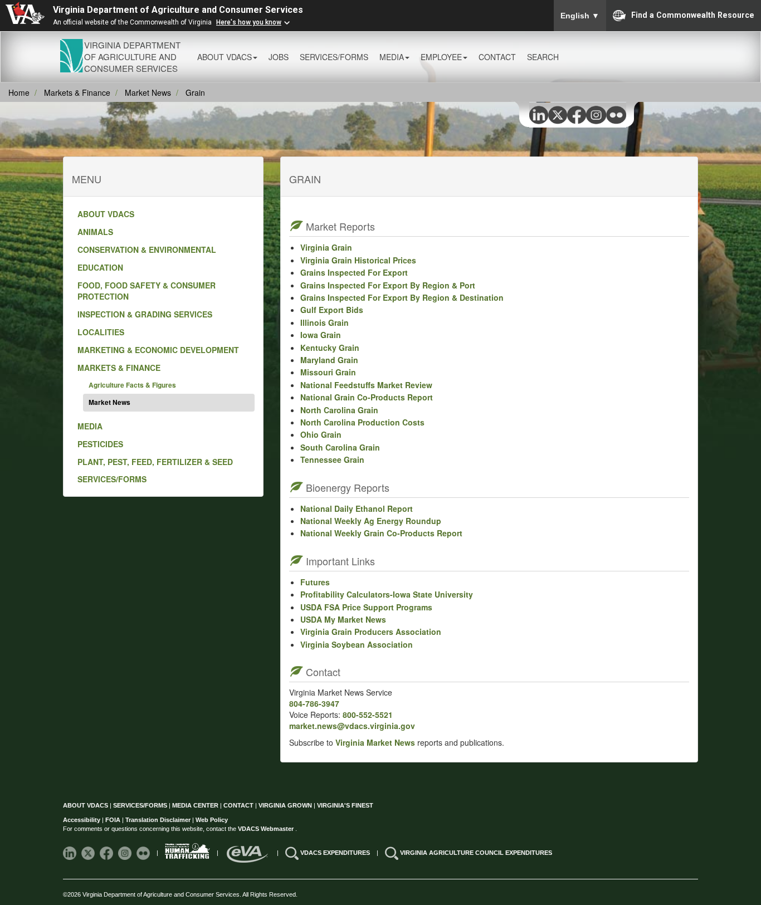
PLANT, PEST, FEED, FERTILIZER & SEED (155, 461)
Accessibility (82, 819)
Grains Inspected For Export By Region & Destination (402, 297)
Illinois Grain (324, 322)
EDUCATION (100, 267)
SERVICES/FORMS (112, 479)
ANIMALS (95, 231)
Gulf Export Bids (331, 309)
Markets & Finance (77, 92)
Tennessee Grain (332, 459)
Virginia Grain (326, 247)
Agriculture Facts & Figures (132, 385)
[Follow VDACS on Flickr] (144, 852)
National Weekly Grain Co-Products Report (381, 533)
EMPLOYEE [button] (441, 56)
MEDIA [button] (391, 56)
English (579, 15)
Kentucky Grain (329, 347)
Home (19, 92)
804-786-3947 (314, 703)
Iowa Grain (320, 334)
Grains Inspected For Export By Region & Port (387, 285)
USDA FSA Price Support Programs (366, 607)
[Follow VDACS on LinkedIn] (70, 852)
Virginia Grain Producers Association (370, 631)
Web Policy (212, 819)
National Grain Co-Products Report (366, 397)
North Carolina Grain (339, 409)
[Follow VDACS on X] (88, 852)
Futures (315, 582)
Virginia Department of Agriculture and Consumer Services (178, 9)
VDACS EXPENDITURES (336, 852)
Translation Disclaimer (158, 819)
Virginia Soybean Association (356, 644)
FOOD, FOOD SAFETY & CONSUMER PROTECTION (146, 291)
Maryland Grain (329, 359)
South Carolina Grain (340, 447)
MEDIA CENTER (195, 805)
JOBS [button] (279, 56)
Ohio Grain (321, 434)
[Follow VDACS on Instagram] (125, 852)
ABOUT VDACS (105, 213)
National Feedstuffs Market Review (366, 384)
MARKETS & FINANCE (118, 367)
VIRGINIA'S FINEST (345, 805)
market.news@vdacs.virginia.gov (352, 725)
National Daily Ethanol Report (356, 508)
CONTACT (497, 56)
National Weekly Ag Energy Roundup (370, 520)
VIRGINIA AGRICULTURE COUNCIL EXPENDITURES (476, 852)
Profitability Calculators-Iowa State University (386, 594)
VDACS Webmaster (266, 828)
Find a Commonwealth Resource (692, 14)
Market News (148, 92)
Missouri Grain (328, 372)
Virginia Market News (374, 742)
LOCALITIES (100, 331)
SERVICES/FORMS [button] (334, 56)
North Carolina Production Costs (362, 422)
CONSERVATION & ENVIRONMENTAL (146, 249)
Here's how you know (248, 22)
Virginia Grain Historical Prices (358, 260)
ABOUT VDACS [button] (224, 56)
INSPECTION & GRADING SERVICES (144, 314)
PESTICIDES (100, 443)
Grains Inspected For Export (354, 272)
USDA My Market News (343, 619)
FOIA (112, 819)
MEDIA (90, 426)
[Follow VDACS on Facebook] (107, 852)
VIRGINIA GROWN (286, 805)
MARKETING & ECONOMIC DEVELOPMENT (158, 349)
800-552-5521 (368, 714)
